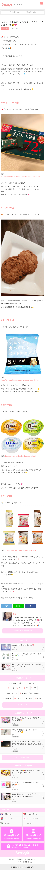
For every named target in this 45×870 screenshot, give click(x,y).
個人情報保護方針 (30, 859)
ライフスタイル (32, 814)
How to (18, 698)
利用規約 (19, 859)
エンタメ (7, 823)
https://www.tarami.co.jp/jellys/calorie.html (20, 456)
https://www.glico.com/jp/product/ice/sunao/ (21, 550)
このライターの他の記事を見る (22, 630)
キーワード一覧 (22, 705)
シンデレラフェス (32, 819)
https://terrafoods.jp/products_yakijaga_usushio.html (20, 380)
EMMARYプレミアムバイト (30, 693)
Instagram (29, 698)
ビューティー (5, 28)
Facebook (8, 698)
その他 (29, 823)
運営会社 (11, 859)
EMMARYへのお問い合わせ (23, 862)
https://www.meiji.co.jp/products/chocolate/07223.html (20, 176)
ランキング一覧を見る (22, 757)
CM (20, 688)
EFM (34, 688)
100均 (12, 688)
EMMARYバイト (12, 693)
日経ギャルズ (9, 814)
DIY (27, 688)
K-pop (39, 698)
